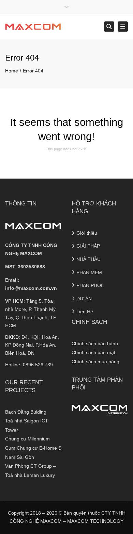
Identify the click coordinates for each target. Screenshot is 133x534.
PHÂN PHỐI (89, 285)
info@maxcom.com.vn (31, 288)
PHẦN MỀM (89, 272)
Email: (31, 284)
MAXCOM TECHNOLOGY (95, 521)
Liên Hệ (84, 311)
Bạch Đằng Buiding (25, 412)
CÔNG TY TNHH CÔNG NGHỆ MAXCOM (31, 249)
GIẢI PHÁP (88, 246)
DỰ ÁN (84, 298)
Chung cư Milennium (27, 438)
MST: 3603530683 (25, 266)
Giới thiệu (86, 233)
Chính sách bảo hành (95, 343)
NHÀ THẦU (88, 259)
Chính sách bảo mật (93, 352)
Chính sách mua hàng (95, 361)
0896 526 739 (38, 364)
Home (11, 70)
